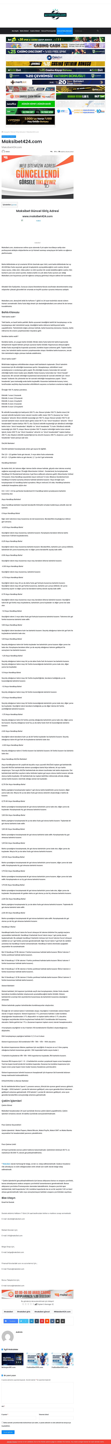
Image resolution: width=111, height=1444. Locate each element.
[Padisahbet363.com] (62, 1359)
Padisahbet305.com (35, 1367)
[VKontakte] (52, 1321)
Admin (8, 151)
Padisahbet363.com (60, 1367)
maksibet (9, 1312)
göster (14, 205)
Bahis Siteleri (24, 31)
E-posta (5, 1414)
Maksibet (6, 1164)
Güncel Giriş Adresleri (64, 31)
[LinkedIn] (31, 1321)
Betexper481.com (9, 1367)
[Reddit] (47, 1321)
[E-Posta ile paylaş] (57, 1321)
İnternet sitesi (44, 1414)
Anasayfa (6, 132)
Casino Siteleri (35, 31)
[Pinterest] (42, 1321)
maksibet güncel (43, 1312)
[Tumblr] (37, 1321)
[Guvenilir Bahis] (55, 14)
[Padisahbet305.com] (37, 1359)
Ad (3, 1406)
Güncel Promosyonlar (48, 31)
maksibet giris (24, 1312)
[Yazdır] (63, 1321)
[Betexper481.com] (12, 1359)
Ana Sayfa (15, 31)
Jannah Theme (12, 1442)
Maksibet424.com (63, 1312)
